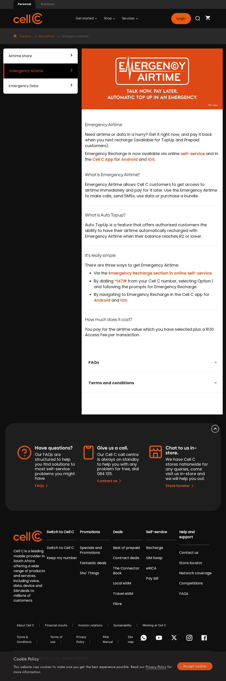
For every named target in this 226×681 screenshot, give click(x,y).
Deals (118, 532)
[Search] (198, 18)
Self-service (156, 532)
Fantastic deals (93, 563)
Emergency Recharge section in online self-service (160, 273)
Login (181, 18)
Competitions (191, 583)
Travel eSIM (123, 593)
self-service (193, 153)
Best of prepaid (126, 547)
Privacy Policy (156, 666)
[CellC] (27, 18)
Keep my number (62, 558)
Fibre (117, 603)
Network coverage (195, 573)
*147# (121, 281)
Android (129, 159)
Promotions (90, 532)
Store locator (178, 485)
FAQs (94, 362)
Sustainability (122, 625)
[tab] (152, 362)
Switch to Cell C (60, 532)
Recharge (154, 547)
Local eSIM (122, 583)
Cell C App (102, 159)
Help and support (187, 534)
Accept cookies (195, 666)
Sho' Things (89, 573)
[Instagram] (190, 638)
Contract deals (126, 558)
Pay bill (152, 578)
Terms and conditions (111, 383)
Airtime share (20, 55)
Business (47, 4)
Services (128, 18)
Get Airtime (46, 36)
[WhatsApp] (144, 638)
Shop (108, 18)
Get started (85, 18)
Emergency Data (23, 85)
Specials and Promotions (91, 550)
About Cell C (25, 625)
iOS (151, 159)
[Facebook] (205, 638)
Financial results (56, 625)
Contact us (107, 480)
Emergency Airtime (26, 70)
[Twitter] (175, 638)
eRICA (151, 568)
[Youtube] (160, 638)
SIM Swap (154, 558)
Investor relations (90, 625)
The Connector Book (126, 571)
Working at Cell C (154, 625)
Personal (24, 4)
